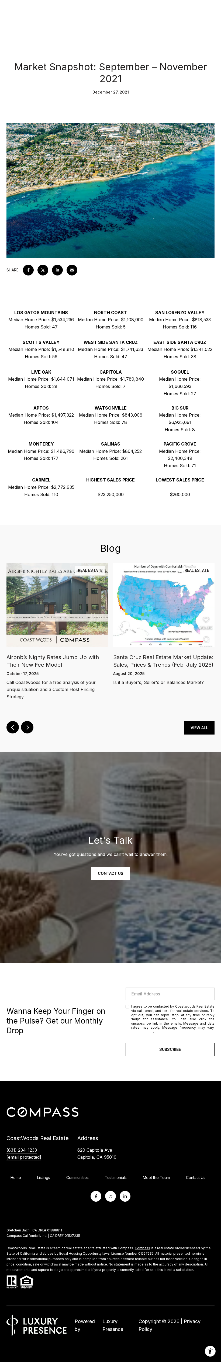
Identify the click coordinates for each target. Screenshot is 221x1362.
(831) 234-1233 (21, 1150)
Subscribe (170, 1049)
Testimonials (116, 1177)
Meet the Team (156, 1177)
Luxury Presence (112, 1325)
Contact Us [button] (110, 873)
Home (16, 1177)
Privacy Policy (142, 1032)
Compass (142, 1248)
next (27, 727)
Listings (43, 1177)
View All (199, 727)
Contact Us (195, 1177)
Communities (77, 1177)
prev (12, 727)
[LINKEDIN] (125, 1196)
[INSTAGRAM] (110, 1196)
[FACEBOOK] (96, 1196)
